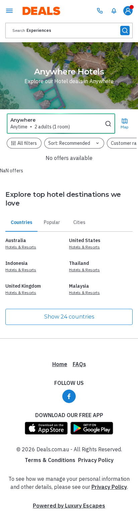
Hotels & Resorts (20, 246)
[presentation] (69, 30)
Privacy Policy (96, 460)
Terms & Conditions (50, 460)
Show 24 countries (69, 316)
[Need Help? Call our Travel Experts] (100, 10)
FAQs (79, 364)
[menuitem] (114, 10)
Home (59, 364)
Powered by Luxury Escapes (69, 505)
